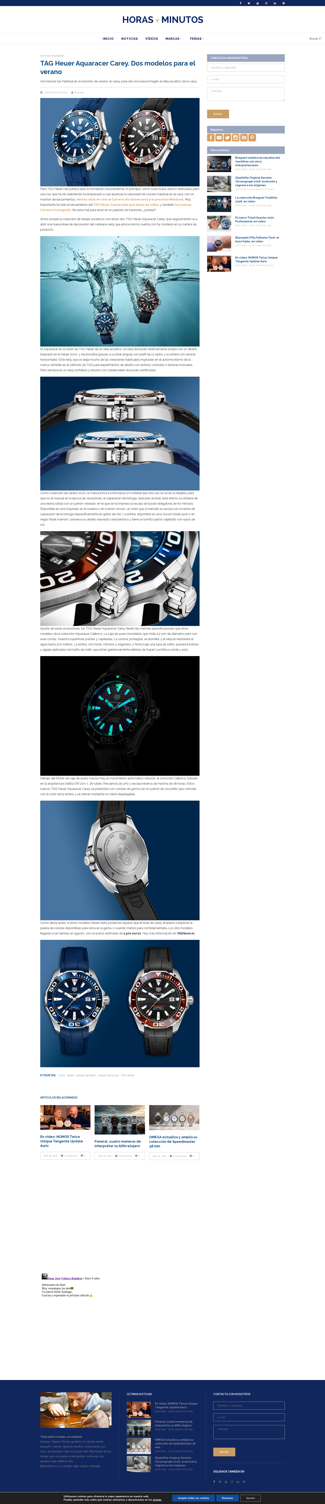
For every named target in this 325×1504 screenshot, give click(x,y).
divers (70, 1075)
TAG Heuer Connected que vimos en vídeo (126, 205)
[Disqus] (120, 1216)
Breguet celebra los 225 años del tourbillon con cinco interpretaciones (257, 161)
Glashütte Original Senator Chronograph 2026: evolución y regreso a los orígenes (256, 181)
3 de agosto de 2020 (56, 92)
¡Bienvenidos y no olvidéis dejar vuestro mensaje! (70, 1466)
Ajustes (250, 1498)
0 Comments (71, 1156)
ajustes (157, 1500)
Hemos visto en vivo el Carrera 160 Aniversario (112, 199)
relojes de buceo (108, 1075)
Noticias (45, 56)
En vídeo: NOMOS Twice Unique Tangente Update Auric (61, 1141)
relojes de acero (86, 1075)
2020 (62, 1075)
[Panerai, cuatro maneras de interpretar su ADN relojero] (120, 1120)
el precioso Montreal (167, 199)
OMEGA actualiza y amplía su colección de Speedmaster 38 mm (173, 1141)
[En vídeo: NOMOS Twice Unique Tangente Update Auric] (65, 1117)
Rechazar (227, 1498)
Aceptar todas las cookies (193, 1498)
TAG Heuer (58, 56)
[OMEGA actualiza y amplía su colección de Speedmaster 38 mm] (174, 1117)
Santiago (79, 92)
